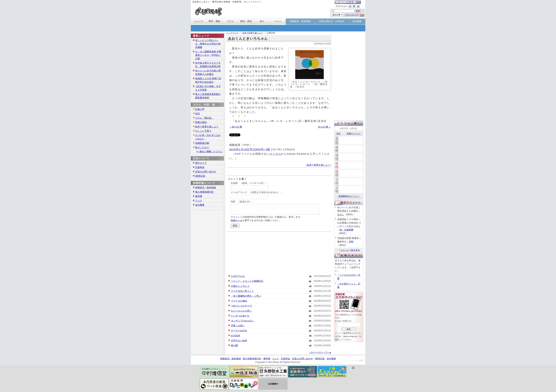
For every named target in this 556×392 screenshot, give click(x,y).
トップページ (232, 33)
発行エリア (201, 163)
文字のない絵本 (239, 340)
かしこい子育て (203, 131)
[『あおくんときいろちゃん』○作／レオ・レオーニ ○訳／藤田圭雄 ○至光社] (309, 64)
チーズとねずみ (239, 330)
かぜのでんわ (238, 276)
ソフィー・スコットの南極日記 (247, 281)
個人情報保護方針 (204, 192)
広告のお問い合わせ (205, 171)
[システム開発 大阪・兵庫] (358, 361)
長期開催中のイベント (349, 196)
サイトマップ (352, 15)
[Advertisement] (278, 252)
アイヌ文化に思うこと (242, 291)
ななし (340, 214)
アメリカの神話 (239, 301)
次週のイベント (353, 133)
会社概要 (199, 205)
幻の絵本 (235, 335)
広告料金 (199, 167)
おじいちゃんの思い (241, 311)
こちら (276, 153)
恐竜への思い (238, 325)
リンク (198, 200)
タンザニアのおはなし (242, 320)
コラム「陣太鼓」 (204, 118)
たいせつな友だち (240, 316)
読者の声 (199, 109)
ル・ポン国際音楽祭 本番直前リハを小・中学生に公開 (208, 55)
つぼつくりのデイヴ (241, 306)
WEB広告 (200, 176)
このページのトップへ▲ (320, 352)
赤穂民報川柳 (202, 143)
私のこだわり (202, 147)
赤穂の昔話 (201, 122)
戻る (339, 133)
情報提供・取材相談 (205, 187)
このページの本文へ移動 (348, 2)
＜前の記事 (235, 127)
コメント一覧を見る (350, 250)
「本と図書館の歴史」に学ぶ (246, 296)
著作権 (198, 196)
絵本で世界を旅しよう (253, 33)
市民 (351, 241)
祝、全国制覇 (346, 230)
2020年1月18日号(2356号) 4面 (249, 149)
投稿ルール (236, 220)
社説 (197, 113)
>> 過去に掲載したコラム (209, 151)
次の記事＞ (324, 127)
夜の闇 (234, 345)
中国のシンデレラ (240, 286)
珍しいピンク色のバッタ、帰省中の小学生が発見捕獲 (208, 43)
